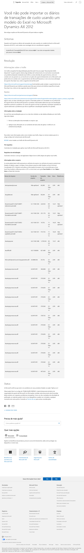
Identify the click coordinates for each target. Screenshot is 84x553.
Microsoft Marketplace (33, 524)
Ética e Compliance (43, 544)
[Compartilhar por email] (12, 405)
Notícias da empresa (61, 518)
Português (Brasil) (7, 536)
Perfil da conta (32, 487)
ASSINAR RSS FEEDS (11, 410)
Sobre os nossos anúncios (66, 544)
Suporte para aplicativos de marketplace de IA (38, 518)
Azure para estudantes (61, 506)
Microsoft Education (61, 487)
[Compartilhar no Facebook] (5, 405)
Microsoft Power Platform (34, 526)
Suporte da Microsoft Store (34, 492)
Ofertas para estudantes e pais (63, 503)
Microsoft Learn (32, 516)
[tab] (10, 436)
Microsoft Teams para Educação (63, 492)
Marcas (56, 544)
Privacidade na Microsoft (62, 521)
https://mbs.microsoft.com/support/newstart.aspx (18, 84)
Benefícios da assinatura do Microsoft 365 (8, 459)
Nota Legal (51, 544)
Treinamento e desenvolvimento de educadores (66, 500)
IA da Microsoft (5, 513)
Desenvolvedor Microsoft (34, 513)
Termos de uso (31, 399)
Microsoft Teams (5, 532)
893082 (6, 140)
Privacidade (34, 544)
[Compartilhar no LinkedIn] (8, 405)
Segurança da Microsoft (6, 516)
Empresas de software (33, 529)
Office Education (60, 498)
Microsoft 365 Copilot (6, 529)
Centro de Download (33, 490)
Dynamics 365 (5, 521)
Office (32, 2)
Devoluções (31, 495)
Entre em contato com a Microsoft (23, 544)
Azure (3, 518)
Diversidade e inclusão (61, 526)
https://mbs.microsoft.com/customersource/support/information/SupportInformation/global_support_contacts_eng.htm (38, 98)
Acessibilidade (59, 529)
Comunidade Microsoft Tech (34, 521)
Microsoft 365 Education (61, 495)
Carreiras (58, 513)
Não (56, 479)
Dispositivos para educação (62, 490)
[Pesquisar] (59, 423)
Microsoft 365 (25, 2)
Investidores (59, 524)
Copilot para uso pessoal (7, 490)
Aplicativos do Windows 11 (7, 498)
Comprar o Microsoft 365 (47, 2)
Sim (47, 479)
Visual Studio (32, 532)
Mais (36, 2)
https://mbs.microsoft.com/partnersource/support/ (18, 95)
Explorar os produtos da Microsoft (8, 495)
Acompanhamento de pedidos (35, 498)
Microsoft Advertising (6, 526)
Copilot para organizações (7, 487)
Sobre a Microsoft (60, 516)
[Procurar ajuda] (76, 2)
